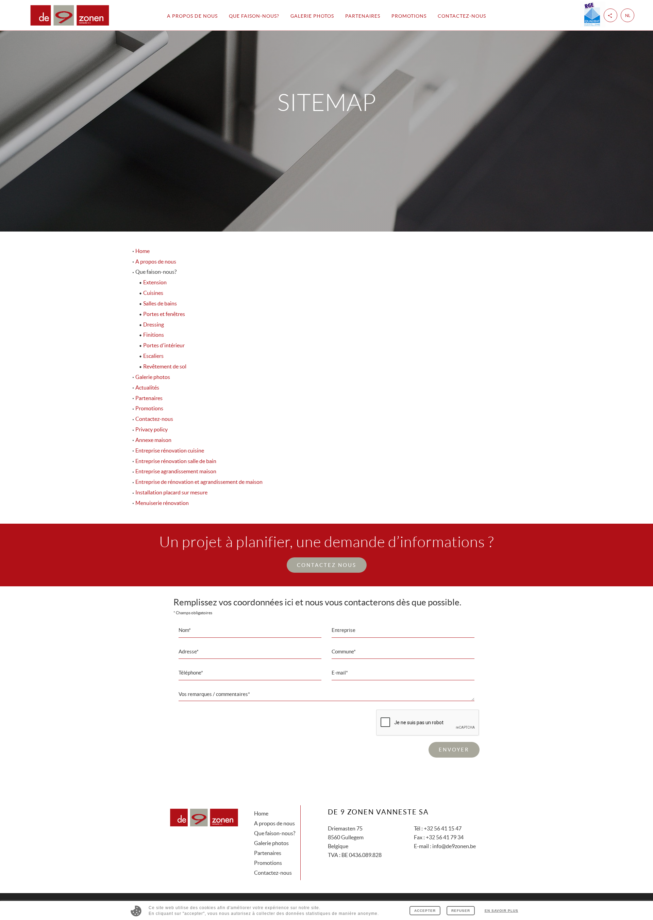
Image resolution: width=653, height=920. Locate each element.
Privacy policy (151, 429)
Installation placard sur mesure (171, 492)
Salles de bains (160, 303)
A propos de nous (192, 16)
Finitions (153, 335)
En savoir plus (501, 911)
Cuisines (153, 293)
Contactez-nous (462, 16)
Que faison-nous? (274, 833)
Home (142, 251)
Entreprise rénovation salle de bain (175, 461)
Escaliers (153, 356)
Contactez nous (326, 565)
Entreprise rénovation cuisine (169, 450)
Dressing (153, 324)
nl (627, 15)
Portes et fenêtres (164, 314)
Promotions (408, 16)
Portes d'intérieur (164, 345)
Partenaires (362, 16)
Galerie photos (312, 16)
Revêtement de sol (164, 366)
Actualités (147, 387)
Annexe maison (153, 440)
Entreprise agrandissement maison (175, 471)
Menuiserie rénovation (162, 503)
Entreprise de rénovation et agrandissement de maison (199, 482)
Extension (155, 282)
